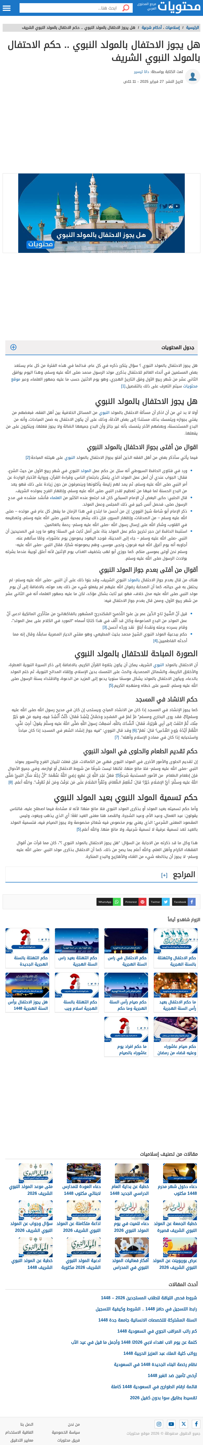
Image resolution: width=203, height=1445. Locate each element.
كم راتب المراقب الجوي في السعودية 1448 (157, 1331)
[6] (134, 730)
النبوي (104, 412)
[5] (111, 685)
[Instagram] (159, 1424)
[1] (123, 386)
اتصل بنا (26, 1424)
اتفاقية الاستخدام (19, 1432)
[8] (10, 782)
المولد (86, 470)
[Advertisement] (101, 131)
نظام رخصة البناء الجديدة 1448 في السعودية (155, 1364)
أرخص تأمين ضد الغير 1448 (172, 1375)
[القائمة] (7, 8)
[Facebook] (196, 1424)
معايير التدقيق (21, 1440)
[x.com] (183, 1424)
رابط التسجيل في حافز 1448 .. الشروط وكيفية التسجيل (146, 1309)
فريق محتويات (68, 1440)
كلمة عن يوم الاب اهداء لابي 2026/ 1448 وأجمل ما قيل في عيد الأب (134, 1342)
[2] (28, 457)
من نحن (74, 1424)
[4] (155, 640)
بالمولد (134, 580)
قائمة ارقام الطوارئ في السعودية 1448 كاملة (154, 1387)
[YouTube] (171, 1424)
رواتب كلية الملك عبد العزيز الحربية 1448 (160, 1353)
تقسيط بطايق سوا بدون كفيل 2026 (163, 1398)
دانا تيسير (141, 71)
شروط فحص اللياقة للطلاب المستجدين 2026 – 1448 (149, 1298)
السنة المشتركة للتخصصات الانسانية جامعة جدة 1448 (147, 1320)
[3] (105, 627)
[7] (117, 737)
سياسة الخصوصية (66, 1432)
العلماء (56, 497)
